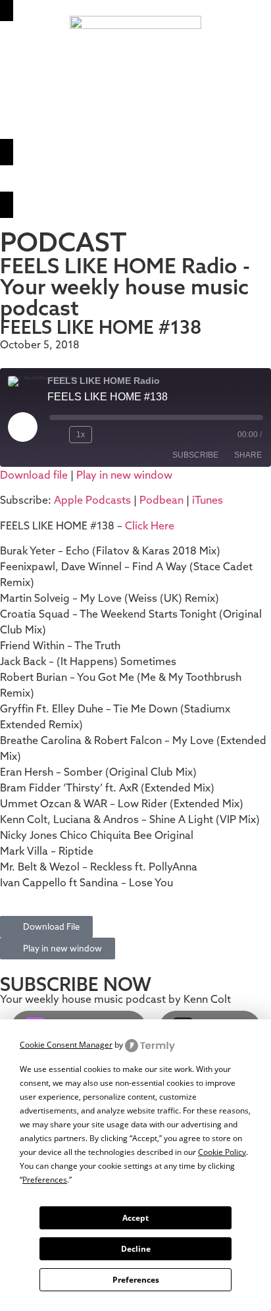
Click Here (149, 525)
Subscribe (195, 455)
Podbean (161, 499)
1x (80, 434)
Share (248, 455)
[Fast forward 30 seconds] (107, 434)
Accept (135, 1217)
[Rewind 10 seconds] (56, 434)
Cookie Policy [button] (222, 1152)
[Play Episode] (22, 426)
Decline (136, 1248)
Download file (34, 474)
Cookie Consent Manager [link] (66, 1044)
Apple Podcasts (92, 499)
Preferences (135, 1279)
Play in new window (124, 474)
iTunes (207, 499)
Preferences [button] (44, 1179)
